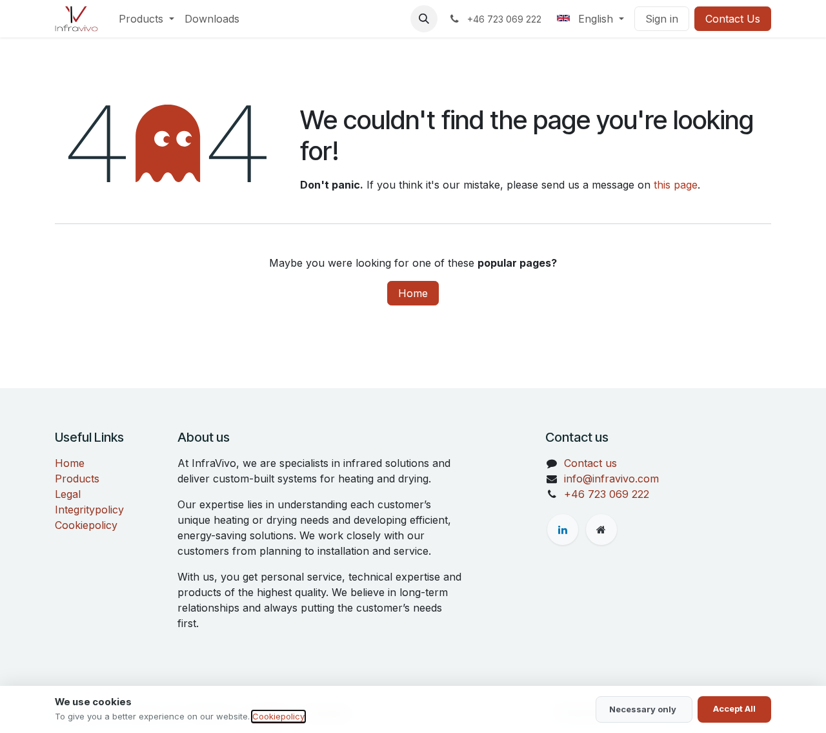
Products (77, 478)
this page (676, 184)
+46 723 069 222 (606, 494)
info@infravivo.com (611, 478)
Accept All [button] (734, 708)
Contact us (590, 463)
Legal (68, 494)
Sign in (661, 18)
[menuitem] (146, 19)
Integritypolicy (89, 509)
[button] (424, 18)
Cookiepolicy (86, 525)
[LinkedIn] (562, 529)
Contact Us (732, 18)
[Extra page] (601, 529)
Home (413, 293)
